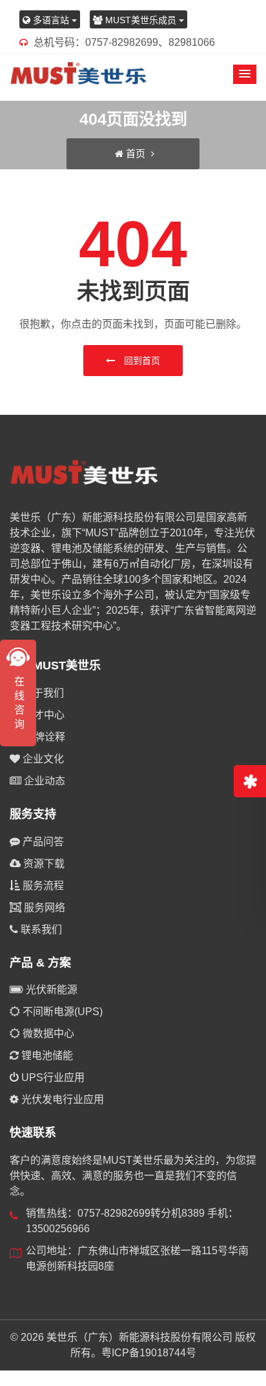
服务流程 (42, 885)
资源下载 (43, 863)
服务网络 (43, 907)
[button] (244, 74)
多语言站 (51, 20)
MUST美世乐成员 (141, 20)
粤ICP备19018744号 (148, 1352)
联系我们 (40, 929)
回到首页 (140, 360)
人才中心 (43, 714)
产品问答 (42, 841)
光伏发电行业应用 (61, 1099)
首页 (135, 153)
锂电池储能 (46, 1055)
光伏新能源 (50, 989)
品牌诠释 (43, 736)
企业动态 (43, 780)
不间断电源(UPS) (61, 1011)
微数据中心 (47, 1033)
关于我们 (42, 693)
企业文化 (42, 758)
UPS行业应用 (52, 1077)
